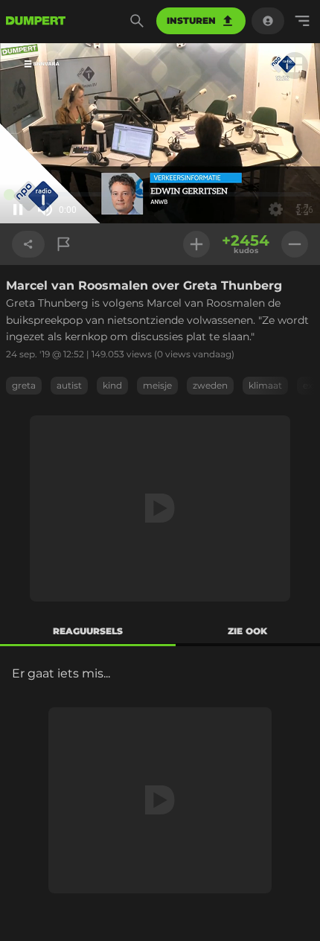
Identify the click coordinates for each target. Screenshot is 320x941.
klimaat (265, 385)
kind (112, 385)
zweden (210, 385)
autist (69, 385)
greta (24, 385)
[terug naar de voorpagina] (35, 20)
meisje (157, 385)
